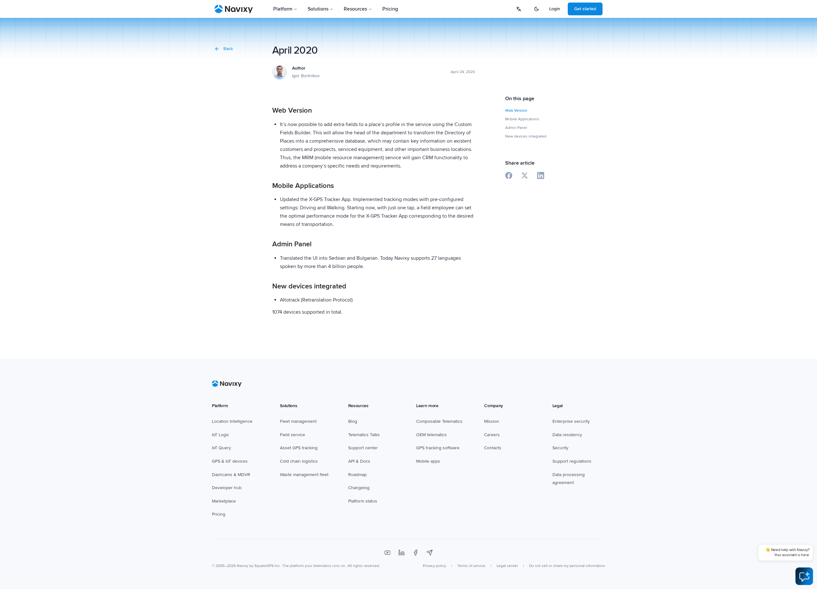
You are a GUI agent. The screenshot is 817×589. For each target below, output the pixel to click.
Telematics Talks (364, 434)
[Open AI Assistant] (804, 576)
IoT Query (221, 448)
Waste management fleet (304, 474)
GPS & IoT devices (230, 461)
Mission (491, 421)
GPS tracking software (438, 448)
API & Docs (359, 461)
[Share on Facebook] (508, 175)
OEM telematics (431, 434)
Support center (363, 448)
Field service (292, 434)
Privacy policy (434, 565)
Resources (355, 9)
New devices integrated (525, 136)
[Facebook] (415, 552)
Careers (492, 434)
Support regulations (571, 461)
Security (560, 448)
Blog (352, 421)
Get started (585, 8)
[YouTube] (387, 552)
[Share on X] (524, 175)
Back (228, 48)
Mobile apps (428, 461)
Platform (282, 9)
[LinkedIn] (401, 552)
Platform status (362, 501)
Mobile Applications (522, 119)
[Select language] (518, 9)
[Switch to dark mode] (536, 9)
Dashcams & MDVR (231, 474)
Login (554, 8)
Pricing (390, 9)
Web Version (516, 110)
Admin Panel (516, 127)
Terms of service (471, 565)
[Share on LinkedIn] (540, 175)
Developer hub (227, 487)
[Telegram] (429, 552)
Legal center (507, 565)
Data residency (567, 434)
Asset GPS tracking (299, 448)
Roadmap (357, 474)
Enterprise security (571, 421)
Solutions (318, 9)
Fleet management (298, 421)
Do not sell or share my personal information (567, 565)
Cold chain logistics (299, 461)
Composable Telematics (439, 421)
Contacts (492, 448)
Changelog (359, 487)
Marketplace (224, 501)
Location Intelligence (232, 421)
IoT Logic (220, 434)
